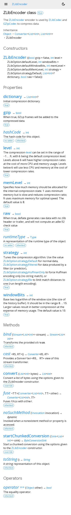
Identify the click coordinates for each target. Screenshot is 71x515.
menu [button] (6, 4)
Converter (21, 34)
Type (33, 237)
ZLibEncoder (16, 20)
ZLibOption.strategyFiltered (20, 264)
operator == (13, 487)
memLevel (12, 182)
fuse (6, 393)
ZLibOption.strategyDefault (20, 261)
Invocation (38, 413)
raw (6, 213)
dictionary (12, 96)
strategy (11, 252)
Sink (53, 436)
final (40, 13)
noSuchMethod (16, 412)
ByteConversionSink (35, 440)
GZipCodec (10, 24)
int (36, 34)
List (31, 34)
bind (7, 334)
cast (6, 353)
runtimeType (14, 236)
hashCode (12, 132)
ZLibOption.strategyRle (17, 280)
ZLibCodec (55, 20)
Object (7, 34)
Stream (17, 334)
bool (32, 58)
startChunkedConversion (26, 435)
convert (10, 373)
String (26, 460)
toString (10, 459)
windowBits (14, 294)
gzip (7, 112)
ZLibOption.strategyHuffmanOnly (24, 272)
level (7, 147)
